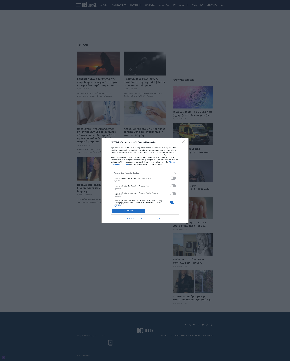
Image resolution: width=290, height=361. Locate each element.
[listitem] (145, 173)
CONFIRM (128, 211)
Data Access (145, 219)
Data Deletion (132, 219)
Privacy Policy (158, 219)
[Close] (184, 142)
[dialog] (145, 180)
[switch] (173, 178)
